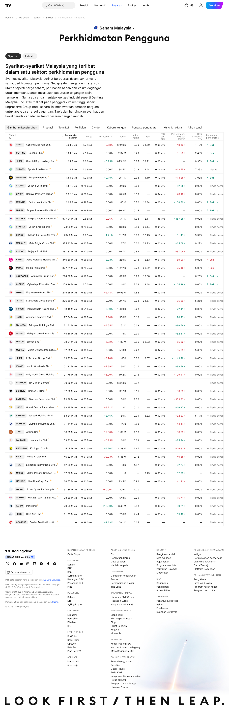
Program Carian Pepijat (123, 683)
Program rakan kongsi (206, 586)
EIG (19, 464)
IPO (69, 625)
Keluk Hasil (73, 639)
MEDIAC (20, 350)
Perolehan (72, 618)
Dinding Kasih (163, 557)
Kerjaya (115, 629)
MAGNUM (21, 177)
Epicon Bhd (33, 341)
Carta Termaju (201, 565)
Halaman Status (119, 687)
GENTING (20, 153)
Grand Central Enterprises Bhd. (41, 407)
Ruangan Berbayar (166, 611)
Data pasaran (118, 561)
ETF (69, 568)
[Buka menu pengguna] (200, 5)
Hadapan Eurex (119, 600)
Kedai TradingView (121, 643)
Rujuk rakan (162, 561)
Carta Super (74, 554)
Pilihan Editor (163, 590)
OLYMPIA (20, 423)
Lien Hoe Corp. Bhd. (39, 481)
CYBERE (20, 284)
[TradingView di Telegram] (41, 563)
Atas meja (72, 665)
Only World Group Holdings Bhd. (41, 374)
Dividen (71, 622)
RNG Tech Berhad (39, 382)
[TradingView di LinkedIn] (34, 563)
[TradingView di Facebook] (14, 563)
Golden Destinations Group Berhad (43, 522)
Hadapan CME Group (122, 597)
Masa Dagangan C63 (122, 651)
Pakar (159, 604)
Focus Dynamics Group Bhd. (41, 489)
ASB (19, 317)
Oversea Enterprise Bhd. (42, 399)
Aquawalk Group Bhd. (43, 276)
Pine (69, 586)
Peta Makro (73, 647)
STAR (19, 300)
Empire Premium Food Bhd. (41, 210)
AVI (19, 432)
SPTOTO (20, 169)
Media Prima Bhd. (35, 267)
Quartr (55, 602)
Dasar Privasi (118, 668)
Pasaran (116, 5)
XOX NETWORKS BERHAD (42, 497)
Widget (198, 554)
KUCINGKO (21, 448)
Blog (113, 622)
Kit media (116, 633)
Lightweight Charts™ (205, 561)
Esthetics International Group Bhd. (41, 464)
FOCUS (19, 489)
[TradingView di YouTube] (21, 563)
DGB (19, 514)
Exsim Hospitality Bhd (40, 202)
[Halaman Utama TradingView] (8, 5)
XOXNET (20, 497)
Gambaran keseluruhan (123, 575)
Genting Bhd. (35, 152)
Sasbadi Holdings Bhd (40, 415)
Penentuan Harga (120, 557)
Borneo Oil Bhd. (36, 390)
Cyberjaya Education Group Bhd (42, 284)
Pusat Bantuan (119, 625)
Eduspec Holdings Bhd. (41, 325)
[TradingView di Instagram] (27, 563)
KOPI (19, 161)
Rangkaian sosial (165, 554)
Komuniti (100, 5)
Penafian (115, 665)
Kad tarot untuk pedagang (125, 647)
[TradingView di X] (7, 563)
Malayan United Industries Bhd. (42, 333)
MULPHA (20, 218)
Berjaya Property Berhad (39, 193)
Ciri (112, 554)
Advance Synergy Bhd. (38, 317)
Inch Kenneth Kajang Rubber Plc (42, 308)
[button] (91, 5)
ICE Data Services (51, 580)
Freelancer (162, 608)
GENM (19, 144)
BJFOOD (20, 251)
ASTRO (19, 259)
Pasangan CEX (75, 579)
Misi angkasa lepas (121, 618)
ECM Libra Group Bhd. (38, 358)
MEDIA (19, 267)
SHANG (19, 235)
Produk (84, 5)
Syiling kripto (74, 575)
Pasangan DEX (75, 583)
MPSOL (19, 473)
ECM (19, 358)
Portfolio (71, 636)
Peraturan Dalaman (166, 568)
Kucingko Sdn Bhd (40, 448)
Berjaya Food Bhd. (38, 251)
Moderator (162, 572)
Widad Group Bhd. (36, 456)
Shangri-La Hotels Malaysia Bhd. (42, 234)
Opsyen (71, 643)
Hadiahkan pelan (120, 565)
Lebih (145, 5)
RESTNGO (21, 382)
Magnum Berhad (38, 177)
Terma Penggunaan (121, 661)
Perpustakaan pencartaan (208, 557)
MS (191, 5)
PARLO (19, 505)
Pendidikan (162, 586)
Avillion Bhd (32, 431)
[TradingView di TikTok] (48, 563)
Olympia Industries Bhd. (41, 423)
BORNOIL (20, 391)
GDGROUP (21, 522)
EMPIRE (19, 210)
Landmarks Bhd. (39, 440)
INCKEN (20, 309)
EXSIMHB (20, 202)
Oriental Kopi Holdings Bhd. (41, 161)
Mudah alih (73, 661)
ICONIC (19, 366)
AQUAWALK (22, 276)
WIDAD (19, 456)
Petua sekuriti (118, 679)
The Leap (116, 586)
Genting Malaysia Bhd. (38, 144)
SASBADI (20, 415)
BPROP (19, 194)
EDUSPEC (21, 325)
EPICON (20, 341)
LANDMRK (21, 440)
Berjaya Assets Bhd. (39, 226)
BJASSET (20, 226)
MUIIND (19, 333)
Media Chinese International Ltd (42, 349)
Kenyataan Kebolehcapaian (125, 676)
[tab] (13, 56)
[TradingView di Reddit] (54, 563)
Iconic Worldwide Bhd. (38, 366)
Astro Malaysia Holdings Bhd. (41, 259)
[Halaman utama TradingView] (18, 551)
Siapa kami (117, 614)
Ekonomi (72, 614)
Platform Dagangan (204, 568)
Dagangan (162, 583)
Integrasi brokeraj (203, 583)
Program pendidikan (205, 590)
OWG (19, 374)
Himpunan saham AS (122, 604)
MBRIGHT (20, 243)
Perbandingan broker (122, 583)
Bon (69, 571)
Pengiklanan (200, 579)
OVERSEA (21, 399)
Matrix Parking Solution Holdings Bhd (42, 472)
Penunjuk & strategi (167, 600)
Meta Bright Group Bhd (41, 243)
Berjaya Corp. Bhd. (38, 185)
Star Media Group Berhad (40, 300)
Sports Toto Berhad (38, 169)
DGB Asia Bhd (33, 514)
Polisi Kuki (116, 672)
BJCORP (20, 185)
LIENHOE (20, 481)
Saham (71, 564)
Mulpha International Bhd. (42, 218)
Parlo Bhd (31, 505)
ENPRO (19, 292)
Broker (132, 5)
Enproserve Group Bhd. (39, 292)
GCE (19, 407)
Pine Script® (74, 651)
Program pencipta (166, 565)
